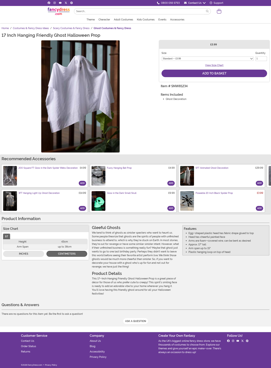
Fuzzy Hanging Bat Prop (119, 168)
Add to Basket (214, 73)
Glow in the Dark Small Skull (121, 193)
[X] (66, 3)
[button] (219, 11)
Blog (92, 346)
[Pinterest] (71, 3)
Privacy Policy (98, 356)
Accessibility (97, 351)
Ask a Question (135, 321)
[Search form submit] (207, 11)
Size (164, 53)
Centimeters (67, 253)
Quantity (260, 53)
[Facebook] (49, 3)
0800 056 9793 (170, 2)
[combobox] (139, 11)
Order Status (28, 346)
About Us (95, 340)
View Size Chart (214, 65)
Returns (25, 351)
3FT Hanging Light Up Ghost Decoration (39, 193)
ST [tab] (6, 236)
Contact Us (195, 2)
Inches (23, 253)
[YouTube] (60, 3)
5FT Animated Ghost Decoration (212, 168)
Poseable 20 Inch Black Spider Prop (214, 193)
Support (218, 2)
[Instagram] (54, 3)
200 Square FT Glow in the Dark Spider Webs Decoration (48, 168)
